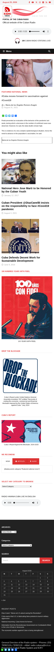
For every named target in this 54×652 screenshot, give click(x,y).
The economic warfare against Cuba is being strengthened (22, 630)
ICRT (40, 648)
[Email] (49, 2)
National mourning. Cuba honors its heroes (17, 622)
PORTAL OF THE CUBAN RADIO (16, 19)
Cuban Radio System (23, 648)
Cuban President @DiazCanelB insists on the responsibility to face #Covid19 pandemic (25, 206)
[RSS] (46, 2)
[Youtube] (33, 2)
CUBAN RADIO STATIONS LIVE (36, 41)
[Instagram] (40, 2)
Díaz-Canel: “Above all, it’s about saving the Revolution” (21, 613)
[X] (36, 2)
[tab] (7, 461)
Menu (9, 51)
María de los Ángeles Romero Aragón (21, 105)
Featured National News (14, 92)
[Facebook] (29, 2)
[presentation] (7, 461)
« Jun (4, 600)
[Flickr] (43, 2)
